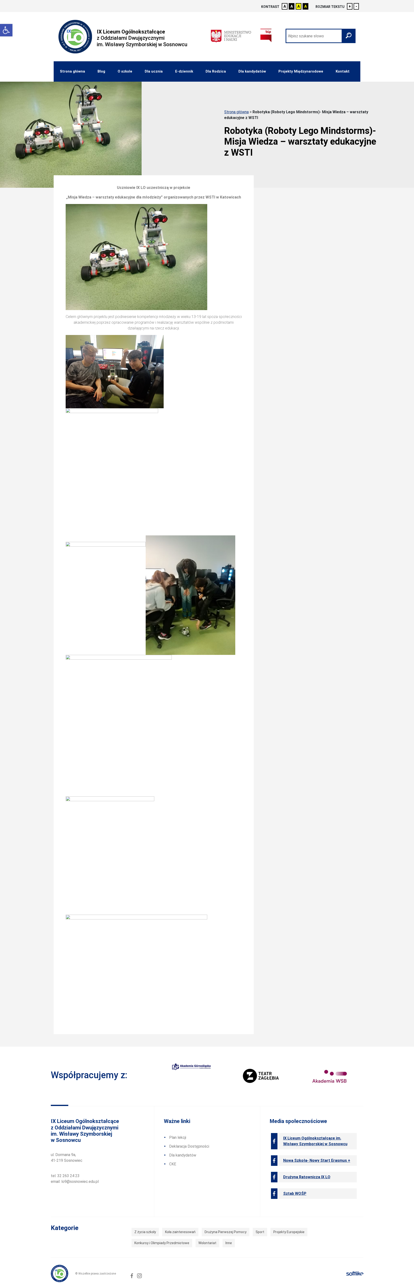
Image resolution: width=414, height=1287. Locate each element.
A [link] (284, 6)
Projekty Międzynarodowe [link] (300, 71)
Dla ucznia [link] (154, 71)
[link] (6, 30)
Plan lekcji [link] (177, 1137)
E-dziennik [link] (184, 71)
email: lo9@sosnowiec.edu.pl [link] (75, 1181)
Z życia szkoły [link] (145, 1232)
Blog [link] (101, 71)
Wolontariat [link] (207, 1243)
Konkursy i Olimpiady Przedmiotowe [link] (161, 1243)
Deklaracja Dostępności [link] (189, 1146)
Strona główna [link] (72, 71)
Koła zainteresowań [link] (180, 1232)
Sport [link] (260, 1232)
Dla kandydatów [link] (252, 71)
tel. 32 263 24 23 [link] (65, 1176)
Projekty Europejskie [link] (289, 1232)
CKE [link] (172, 1164)
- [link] (356, 6)
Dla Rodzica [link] (216, 71)
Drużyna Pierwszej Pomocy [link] (226, 1232)
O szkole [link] (125, 71)
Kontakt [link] (343, 71)
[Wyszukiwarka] (321, 36)
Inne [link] (228, 1243)
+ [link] (350, 6)
